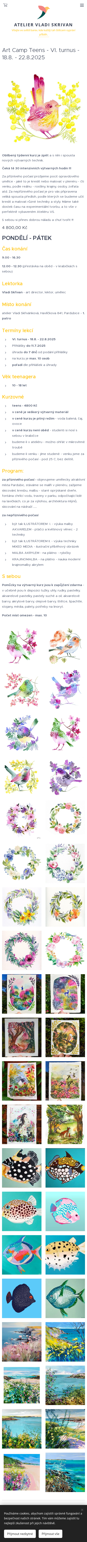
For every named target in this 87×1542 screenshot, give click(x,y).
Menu (82, 5)
